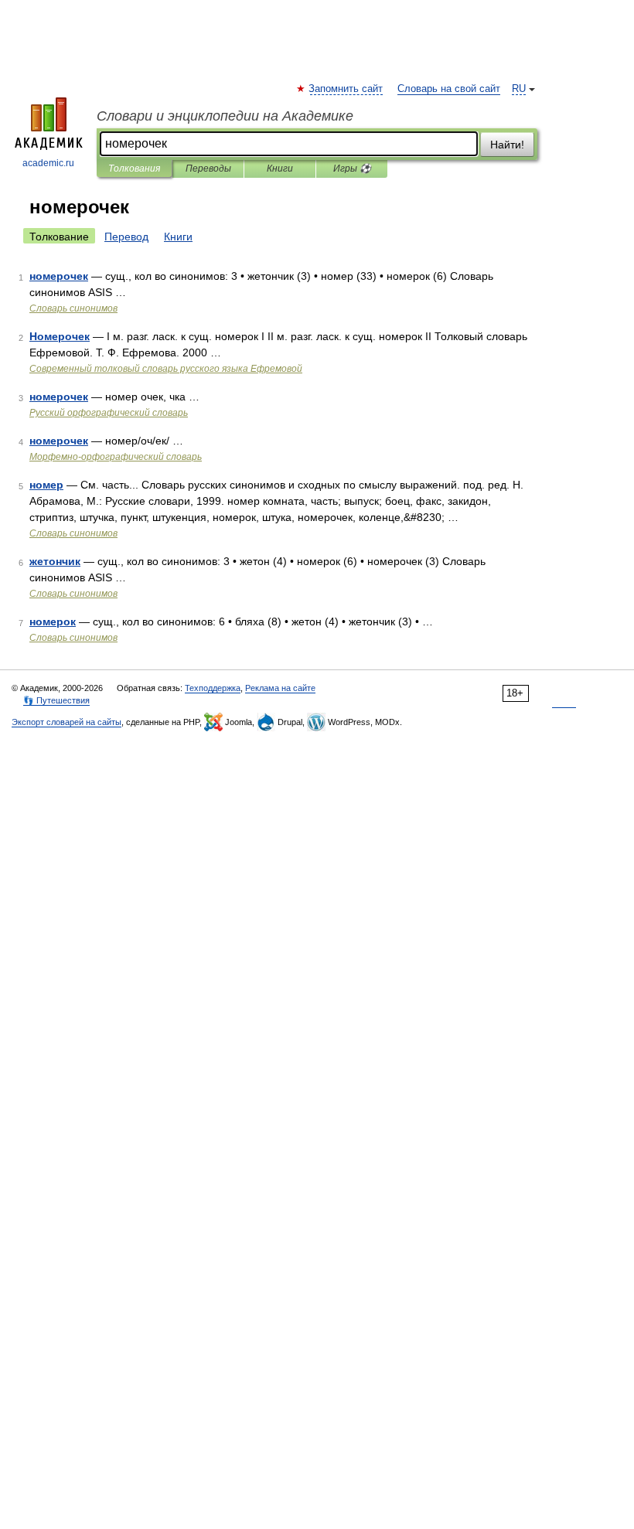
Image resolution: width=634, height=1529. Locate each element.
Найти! (507, 144)
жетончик (54, 561)
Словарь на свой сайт (448, 88)
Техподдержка (212, 688)
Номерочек (59, 336)
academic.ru (48, 163)
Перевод (126, 236)
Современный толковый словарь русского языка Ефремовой (165, 368)
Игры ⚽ (352, 168)
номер (46, 484)
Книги (280, 168)
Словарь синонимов (73, 308)
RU (519, 88)
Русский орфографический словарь (108, 412)
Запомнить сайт (346, 88)
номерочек (58, 276)
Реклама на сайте (280, 688)
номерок (52, 621)
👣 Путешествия (56, 700)
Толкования (134, 168)
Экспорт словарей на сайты (66, 722)
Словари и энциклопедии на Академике (225, 116)
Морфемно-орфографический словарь (115, 456)
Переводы (208, 168)
